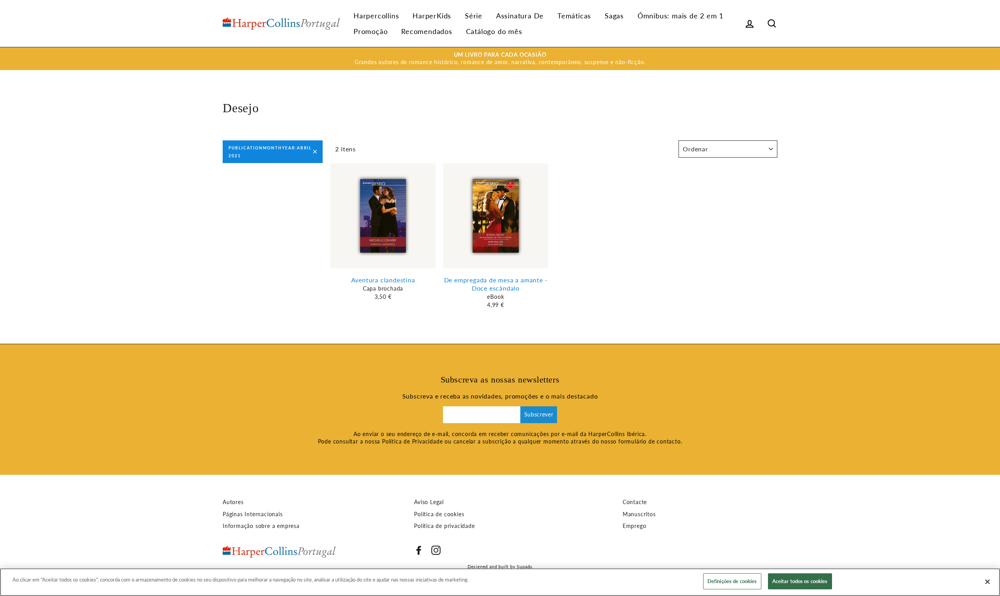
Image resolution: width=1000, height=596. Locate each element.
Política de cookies (439, 514)
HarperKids (431, 15)
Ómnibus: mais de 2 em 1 (680, 15)
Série (473, 15)
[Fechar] (987, 581)
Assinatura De (520, 15)
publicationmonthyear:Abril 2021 (270, 151)
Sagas (614, 15)
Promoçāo (371, 31)
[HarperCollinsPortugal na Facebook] (418, 550)
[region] (500, 582)
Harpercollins (376, 15)
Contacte (635, 502)
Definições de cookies (732, 581)
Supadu (524, 566)
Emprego (634, 526)
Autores (233, 502)
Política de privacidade (444, 526)
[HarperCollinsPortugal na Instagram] (436, 550)
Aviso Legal (429, 502)
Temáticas (574, 15)
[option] (500, 58)
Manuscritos (639, 514)
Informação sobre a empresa (261, 526)
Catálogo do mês (494, 31)
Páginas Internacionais (253, 514)
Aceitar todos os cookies (800, 581)
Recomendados (426, 31)
